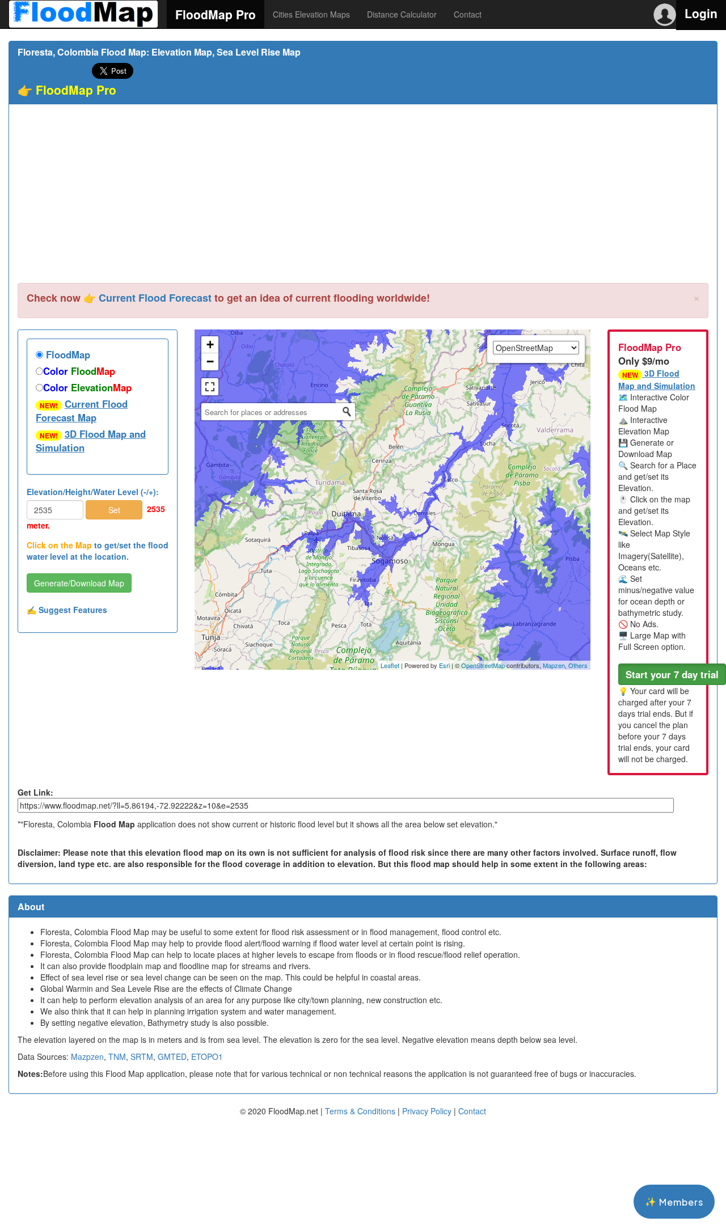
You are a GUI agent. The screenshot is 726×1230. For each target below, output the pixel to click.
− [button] (210, 361)
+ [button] (210, 344)
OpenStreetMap (483, 665)
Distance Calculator (402, 14)
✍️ (67, 609)
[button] (672, 674)
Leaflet (390, 665)
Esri (444, 665)
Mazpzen (87, 1056)
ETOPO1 (207, 1056)
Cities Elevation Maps (311, 14)
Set (114, 509)
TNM (117, 1056)
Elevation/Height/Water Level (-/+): (93, 491)
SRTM (141, 1056)
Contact (468, 14)
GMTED (172, 1056)
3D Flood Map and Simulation (91, 440)
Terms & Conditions (360, 1111)
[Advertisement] (363, 198)
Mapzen (554, 665)
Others (578, 665)
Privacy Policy (426, 1111)
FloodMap (66, 354)
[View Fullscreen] (209, 386)
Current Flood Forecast (155, 297)
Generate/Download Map (79, 583)
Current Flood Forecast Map (82, 410)
